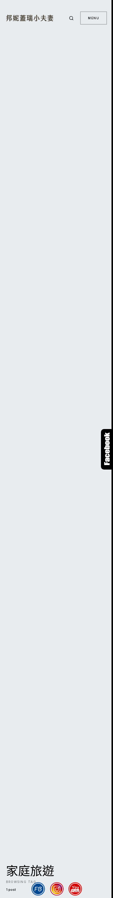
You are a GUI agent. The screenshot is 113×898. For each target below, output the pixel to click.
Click (107, 449)
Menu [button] (93, 18)
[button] (72, 18)
